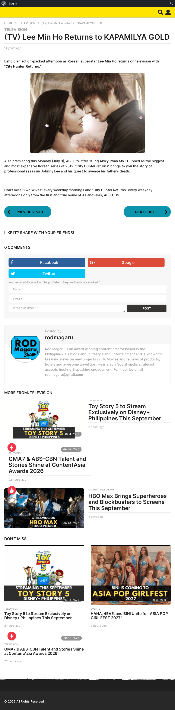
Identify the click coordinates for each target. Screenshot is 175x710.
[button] (160, 12)
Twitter (49, 273)
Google (128, 262)
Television (15, 29)
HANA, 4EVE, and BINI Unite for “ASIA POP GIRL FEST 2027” (129, 615)
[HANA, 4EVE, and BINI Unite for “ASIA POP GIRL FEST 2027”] (131, 575)
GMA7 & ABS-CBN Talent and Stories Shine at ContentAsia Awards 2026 (47, 464)
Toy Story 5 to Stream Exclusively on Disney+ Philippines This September (124, 412)
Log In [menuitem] (13, 3)
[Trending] (11, 447)
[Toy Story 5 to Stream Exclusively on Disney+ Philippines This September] (44, 419)
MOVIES (93, 489)
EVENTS (95, 608)
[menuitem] (3, 3)
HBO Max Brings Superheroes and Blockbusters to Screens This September (127, 502)
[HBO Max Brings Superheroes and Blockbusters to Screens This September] (44, 508)
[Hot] (11, 490)
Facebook (49, 262)
